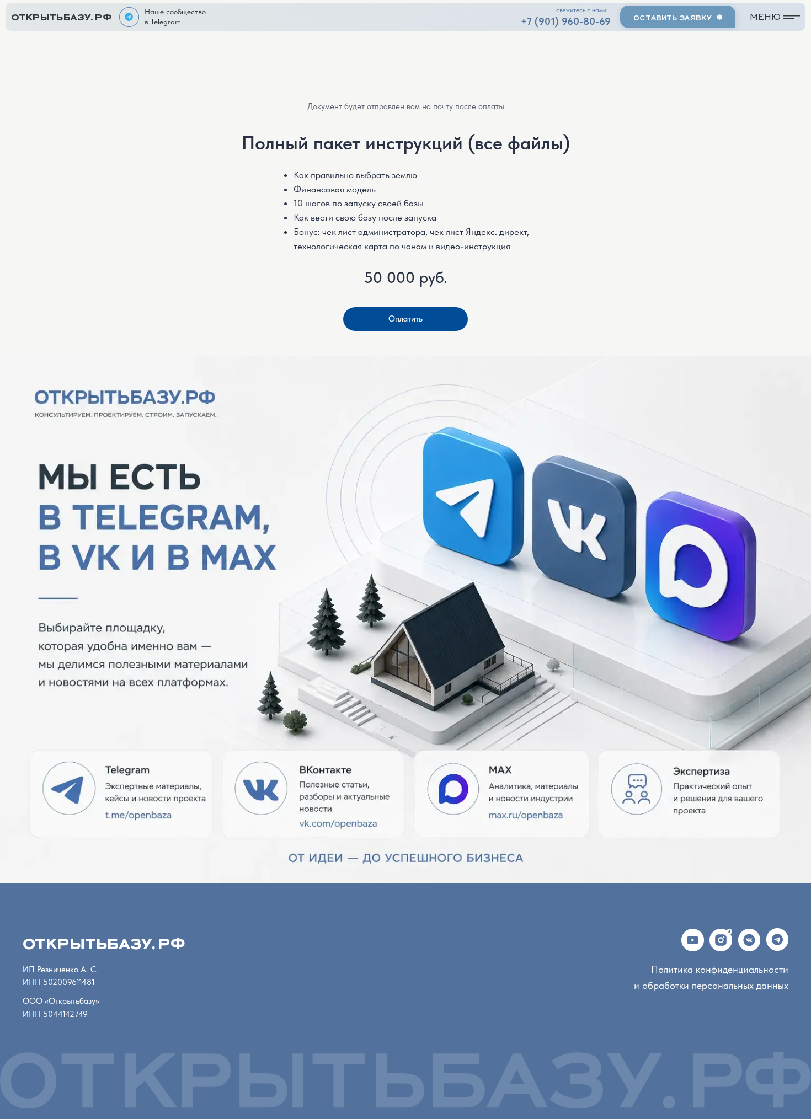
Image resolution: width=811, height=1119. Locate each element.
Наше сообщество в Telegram (175, 16)
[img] (129, 17)
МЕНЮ (765, 15)
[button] (677, 17)
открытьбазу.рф (61, 15)
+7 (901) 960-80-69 (566, 21)
